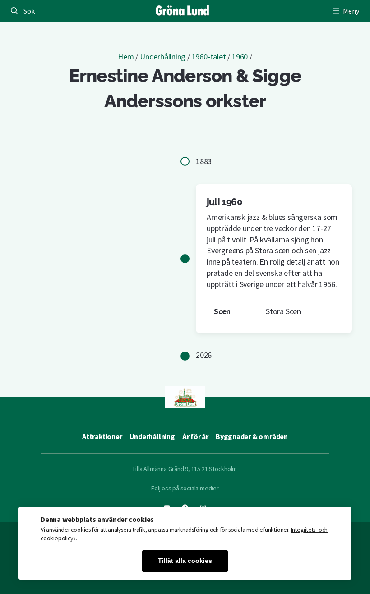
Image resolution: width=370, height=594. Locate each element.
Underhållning (162, 56)
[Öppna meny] (344, 11)
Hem (126, 56)
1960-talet (209, 56)
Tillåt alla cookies (185, 560)
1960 (240, 56)
